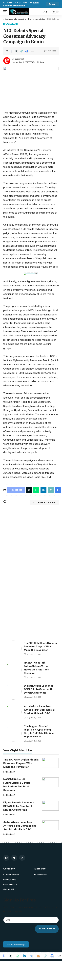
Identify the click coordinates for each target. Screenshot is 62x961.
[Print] (26, 51)
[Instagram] (22, 858)
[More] (31, 51)
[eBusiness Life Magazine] (19, 11)
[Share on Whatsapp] (17, 955)
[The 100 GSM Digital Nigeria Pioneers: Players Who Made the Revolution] (13, 648)
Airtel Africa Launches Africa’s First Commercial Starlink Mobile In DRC (39, 710)
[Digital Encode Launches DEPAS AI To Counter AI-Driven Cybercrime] (13, 691)
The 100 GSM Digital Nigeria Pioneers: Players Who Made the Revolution (40, 646)
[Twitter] (14, 858)
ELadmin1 (19, 59)
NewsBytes (10, 24)
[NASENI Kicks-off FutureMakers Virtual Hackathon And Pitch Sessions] (13, 670)
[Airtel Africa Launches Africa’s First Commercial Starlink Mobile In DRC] (13, 712)
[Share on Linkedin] (24, 955)
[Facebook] (6, 858)
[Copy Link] (21, 51)
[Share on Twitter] (16, 51)
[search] (39, 11)
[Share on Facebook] (11, 51)
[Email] (38, 955)
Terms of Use (19, 5)
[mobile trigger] (6, 11)
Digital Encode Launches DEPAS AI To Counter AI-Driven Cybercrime (38, 689)
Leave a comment (46, 502)
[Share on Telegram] (31, 955)
